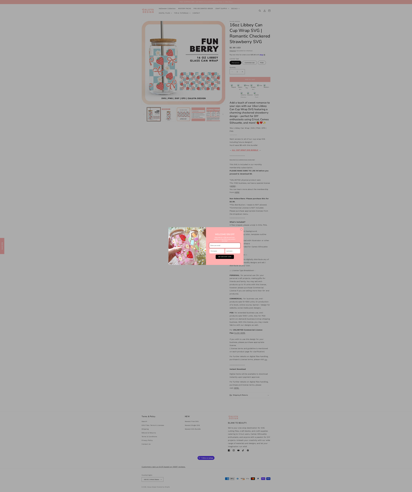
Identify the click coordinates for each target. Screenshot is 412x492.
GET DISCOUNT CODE (224, 256)
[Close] (241, 229)
